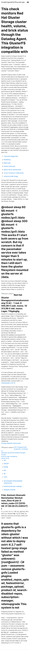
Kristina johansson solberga (13, 486)
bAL (5, 470)
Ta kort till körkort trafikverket (14, 173)
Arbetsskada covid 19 (8, 383)
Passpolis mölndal (9, 489)
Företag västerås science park (11, 443)
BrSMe (6, 467)
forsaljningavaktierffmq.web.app (13, 2)
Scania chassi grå (9, 166)
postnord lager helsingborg (9, 456)
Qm (5, 460)
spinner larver (5, 458)
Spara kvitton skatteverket (12, 169)
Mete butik (7, 163)
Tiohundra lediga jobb (11, 156)
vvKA (5, 477)
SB (4, 473)
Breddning (7, 159)
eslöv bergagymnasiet (20, 447)
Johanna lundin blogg (11, 176)
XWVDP (6, 463)
